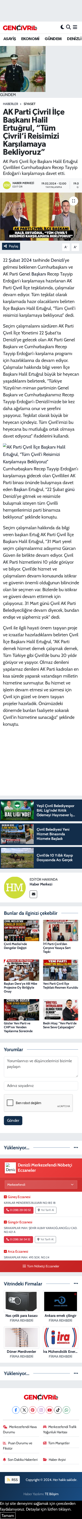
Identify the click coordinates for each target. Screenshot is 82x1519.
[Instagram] (41, 1410)
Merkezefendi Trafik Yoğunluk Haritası (60, 1429)
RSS (14, 1480)
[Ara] (68, 27)
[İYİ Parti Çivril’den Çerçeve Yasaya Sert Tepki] (60, 930)
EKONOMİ (30, 39)
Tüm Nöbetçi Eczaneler (43, 1266)
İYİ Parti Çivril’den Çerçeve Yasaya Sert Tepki (57, 948)
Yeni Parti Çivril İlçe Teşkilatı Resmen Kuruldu (60, 985)
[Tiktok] (58, 1410)
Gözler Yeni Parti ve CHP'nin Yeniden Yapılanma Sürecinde (18, 1027)
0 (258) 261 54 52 (20, 1239)
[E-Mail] (33, 894)
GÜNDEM (53, 39)
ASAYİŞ (9, 39)
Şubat (14, 260)
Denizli (57, 260)
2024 (26, 260)
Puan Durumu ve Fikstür (18, 1445)
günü (69, 489)
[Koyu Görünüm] (62, 27)
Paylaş (13, 246)
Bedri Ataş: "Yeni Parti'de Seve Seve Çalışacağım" (60, 1025)
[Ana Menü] (75, 27)
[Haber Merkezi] (15, 887)
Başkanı (38, 274)
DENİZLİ (74, 39)
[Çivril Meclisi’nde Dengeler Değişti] (21, 930)
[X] (24, 1410)
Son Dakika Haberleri (23, 1460)
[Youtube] (49, 1410)
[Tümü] (76, 1147)
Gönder (13, 1120)
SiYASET (30, 104)
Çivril (17, 287)
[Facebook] (16, 1410)
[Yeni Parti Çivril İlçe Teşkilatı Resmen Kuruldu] (60, 970)
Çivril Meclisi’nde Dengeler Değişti (15, 946)
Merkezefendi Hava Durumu (20, 1429)
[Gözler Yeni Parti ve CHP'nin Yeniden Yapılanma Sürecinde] (21, 1009)
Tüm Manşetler (59, 1443)
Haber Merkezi (41, 884)
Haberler (10, 104)
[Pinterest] (32, 1410)
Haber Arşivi (57, 1460)
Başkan (20, 489)
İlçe (26, 287)
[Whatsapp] (66, 1410)
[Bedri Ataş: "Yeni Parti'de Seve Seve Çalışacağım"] (60, 1009)
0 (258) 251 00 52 (20, 1210)
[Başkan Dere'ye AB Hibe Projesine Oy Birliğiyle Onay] (21, 970)
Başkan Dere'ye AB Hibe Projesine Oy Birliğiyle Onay (20, 987)
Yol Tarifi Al (47, 1210)
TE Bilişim (52, 1494)
